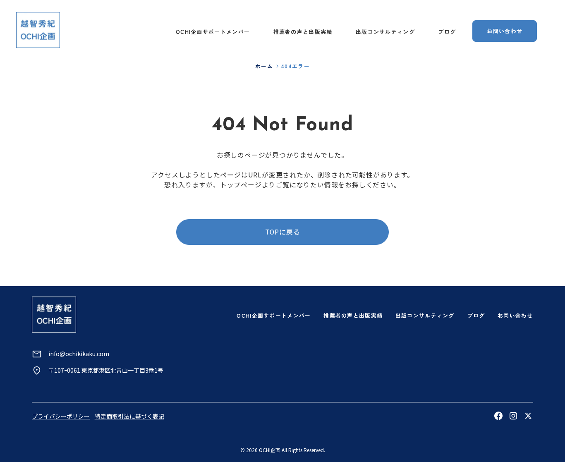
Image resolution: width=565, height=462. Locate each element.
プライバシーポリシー (61, 416)
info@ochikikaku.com (78, 353)
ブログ (447, 32)
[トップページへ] (38, 30)
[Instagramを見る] (513, 416)
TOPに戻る (282, 232)
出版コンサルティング (385, 32)
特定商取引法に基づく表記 (129, 416)
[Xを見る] (528, 416)
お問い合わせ (504, 31)
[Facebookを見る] (498, 416)
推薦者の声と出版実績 (303, 32)
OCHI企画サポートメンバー (213, 32)
